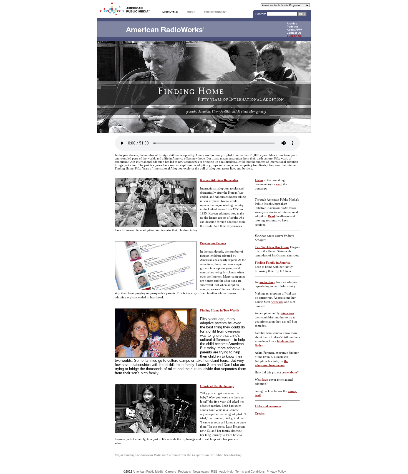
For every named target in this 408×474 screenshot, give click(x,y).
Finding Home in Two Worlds (219, 310)
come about (289, 372)
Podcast (292, 26)
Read (271, 216)
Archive (292, 23)
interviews (287, 313)
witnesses (277, 301)
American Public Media (148, 471)
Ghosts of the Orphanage (217, 386)
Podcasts (184, 471)
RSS (214, 471)
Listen (259, 180)
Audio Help (226, 471)
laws (265, 379)
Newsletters (201, 471)
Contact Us (294, 32)
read (279, 184)
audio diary (267, 282)
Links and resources (268, 406)
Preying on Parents (213, 243)
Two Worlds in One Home (272, 247)
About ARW (294, 29)
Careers (170, 471)
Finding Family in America (273, 262)
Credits (260, 413)
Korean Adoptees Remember (219, 180)
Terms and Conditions (250, 471)
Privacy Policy (276, 471)
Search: (260, 14)
